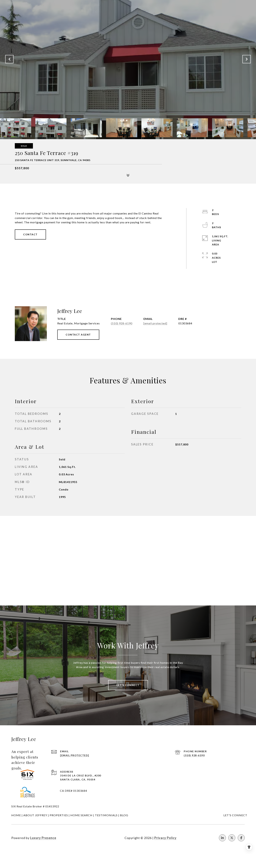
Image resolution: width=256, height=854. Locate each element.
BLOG (124, 815)
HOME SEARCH (81, 815)
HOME (16, 815)
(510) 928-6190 (121, 323)
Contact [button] (30, 234)
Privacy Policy (165, 838)
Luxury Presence (43, 838)
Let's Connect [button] (128, 685)
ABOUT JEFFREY (35, 815)
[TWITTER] (231, 837)
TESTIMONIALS (106, 815)
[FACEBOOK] (241, 837)
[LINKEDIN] (222, 837)
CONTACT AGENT (78, 334)
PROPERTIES (59, 815)
